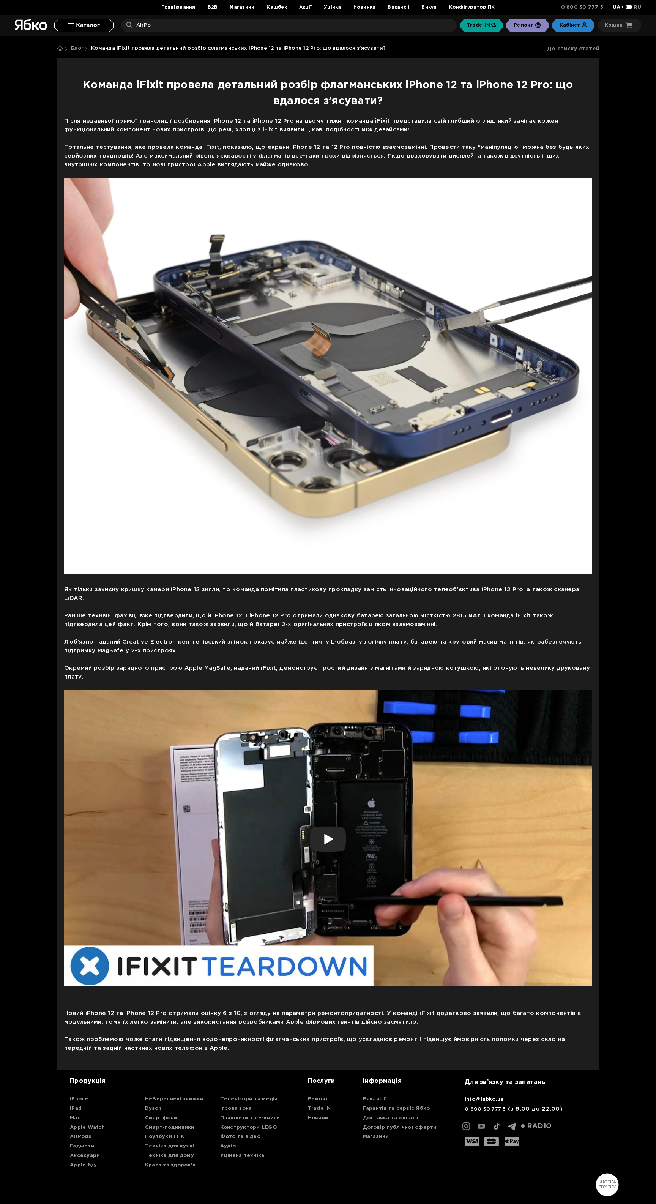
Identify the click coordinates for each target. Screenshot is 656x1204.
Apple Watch (87, 1127)
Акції (305, 7)
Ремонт (318, 1099)
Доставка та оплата (391, 1118)
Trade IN (319, 1108)
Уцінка (332, 7)
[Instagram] (466, 1126)
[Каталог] (84, 25)
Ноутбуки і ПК (164, 1137)
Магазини (242, 7)
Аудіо (228, 1146)
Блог (77, 48)
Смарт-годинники (170, 1127)
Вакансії (398, 7)
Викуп (429, 7)
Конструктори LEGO (248, 1127)
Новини (318, 1118)
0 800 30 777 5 (582, 7)
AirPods (80, 1137)
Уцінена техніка (242, 1156)
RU (638, 7)
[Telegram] (511, 1126)
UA (617, 7)
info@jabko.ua (484, 1099)
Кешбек (276, 7)
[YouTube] (481, 1126)
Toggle (627, 7)
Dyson (153, 1108)
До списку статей (573, 49)
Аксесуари (85, 1156)
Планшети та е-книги (250, 1118)
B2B (213, 7)
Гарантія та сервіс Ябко (396, 1108)
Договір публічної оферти (400, 1127)
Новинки (364, 7)
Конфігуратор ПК (472, 7)
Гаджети (82, 1146)
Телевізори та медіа (249, 1099)
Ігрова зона (236, 1108)
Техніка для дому (169, 1156)
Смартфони (161, 1118)
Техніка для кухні (169, 1146)
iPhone (79, 1099)
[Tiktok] (496, 1126)
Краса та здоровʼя (170, 1165)
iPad (76, 1108)
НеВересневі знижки (174, 1099)
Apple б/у (83, 1165)
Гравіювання (178, 7)
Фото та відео (240, 1137)
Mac (75, 1118)
